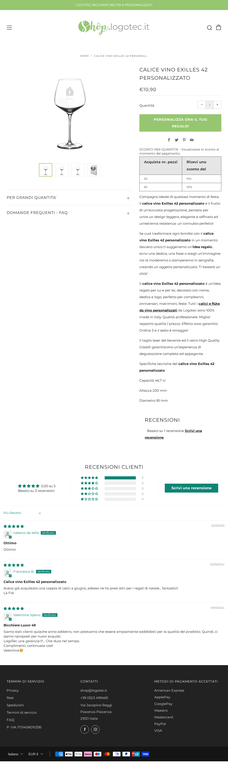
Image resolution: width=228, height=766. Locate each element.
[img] (14, 526)
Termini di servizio (22, 712)
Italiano (13, 754)
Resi (10, 698)
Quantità (146, 105)
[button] (45, 170)
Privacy (13, 690)
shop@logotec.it (93, 690)
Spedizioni (15, 705)
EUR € (33, 754)
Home (84, 55)
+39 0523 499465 (94, 698)
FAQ (10, 720)
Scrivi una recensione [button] (191, 488)
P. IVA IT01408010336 (24, 727)
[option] (70, 112)
